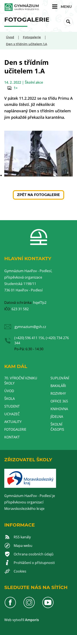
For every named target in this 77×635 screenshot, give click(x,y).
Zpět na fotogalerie (38, 195)
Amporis (32, 619)
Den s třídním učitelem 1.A (26, 44)
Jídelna (56, 416)
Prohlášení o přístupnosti (34, 562)
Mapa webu (23, 545)
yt (15, 619)
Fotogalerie (32, 37)
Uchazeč (12, 414)
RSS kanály (22, 537)
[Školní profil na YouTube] (48, 607)
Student (12, 406)
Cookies (20, 571)
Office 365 (59, 401)
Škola (9, 398)
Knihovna (59, 409)
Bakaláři (58, 385)
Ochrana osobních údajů (33, 554)
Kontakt (12, 437)
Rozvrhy (58, 393)
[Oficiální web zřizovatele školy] (30, 486)
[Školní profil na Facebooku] (10, 607)
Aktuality (13, 421)
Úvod (10, 37)
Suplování (59, 378)
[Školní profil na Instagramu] (29, 607)
